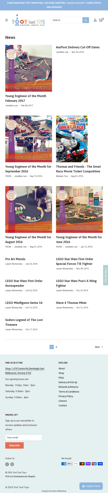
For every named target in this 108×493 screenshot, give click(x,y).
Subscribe (14, 445)
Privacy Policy (66, 396)
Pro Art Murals (15, 259)
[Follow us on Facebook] (7, 464)
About (62, 368)
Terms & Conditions (69, 391)
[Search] (85, 20)
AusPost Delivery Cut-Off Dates (78, 47)
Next (97, 347)
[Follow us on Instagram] (12, 464)
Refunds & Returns (68, 387)
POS (7, 476)
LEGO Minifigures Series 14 (23, 303)
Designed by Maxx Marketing (54, 491)
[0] (100, 20)
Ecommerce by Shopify (24, 476)
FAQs (61, 377)
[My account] (95, 20)
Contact (63, 405)
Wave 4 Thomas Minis (71, 303)
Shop (61, 373)
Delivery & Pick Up (68, 382)
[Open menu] (6, 20)
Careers (63, 400)
